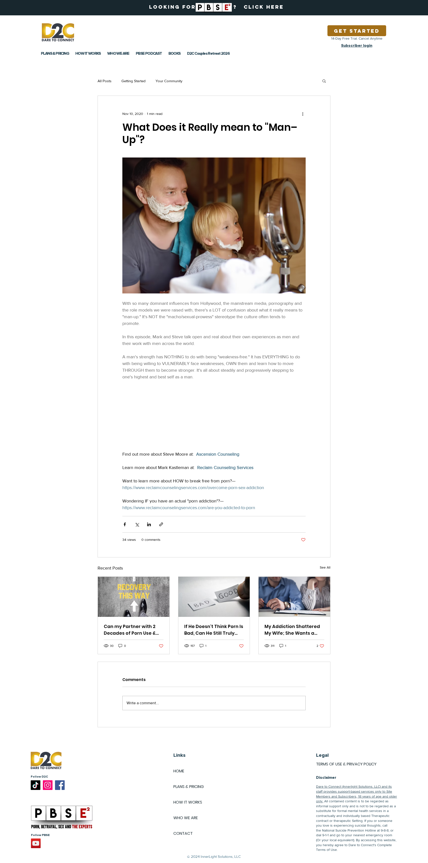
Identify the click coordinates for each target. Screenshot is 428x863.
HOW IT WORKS (187, 802)
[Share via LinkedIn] (149, 524)
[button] (324, 81)
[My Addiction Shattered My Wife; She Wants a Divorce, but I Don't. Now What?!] (294, 597)
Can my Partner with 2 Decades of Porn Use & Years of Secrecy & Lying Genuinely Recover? (132, 629)
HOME (178, 771)
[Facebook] (60, 785)
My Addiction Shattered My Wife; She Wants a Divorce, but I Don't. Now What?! (292, 629)
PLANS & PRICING (188, 786)
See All (325, 567)
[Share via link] (161, 524)
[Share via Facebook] (124, 524)
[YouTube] (36, 843)
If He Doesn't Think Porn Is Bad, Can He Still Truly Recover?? (213, 629)
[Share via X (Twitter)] (136, 524)
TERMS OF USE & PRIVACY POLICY (346, 764)
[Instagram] (48, 785)
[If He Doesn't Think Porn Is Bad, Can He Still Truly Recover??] (214, 597)
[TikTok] (35, 785)
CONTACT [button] (183, 833)
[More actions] (303, 114)
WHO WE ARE (185, 818)
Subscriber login (356, 46)
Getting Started (133, 81)
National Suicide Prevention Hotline (349, 830)
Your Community (169, 81)
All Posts (104, 81)
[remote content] (214, 419)
